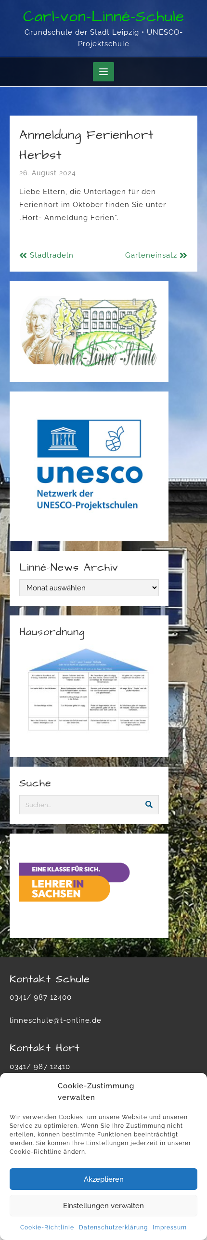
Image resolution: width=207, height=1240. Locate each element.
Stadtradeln (52, 255)
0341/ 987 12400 (41, 997)
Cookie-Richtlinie (47, 1227)
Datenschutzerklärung (113, 1227)
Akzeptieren (104, 1179)
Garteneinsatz (151, 255)
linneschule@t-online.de (56, 1020)
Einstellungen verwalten (103, 1205)
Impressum (170, 1227)
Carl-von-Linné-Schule (103, 16)
